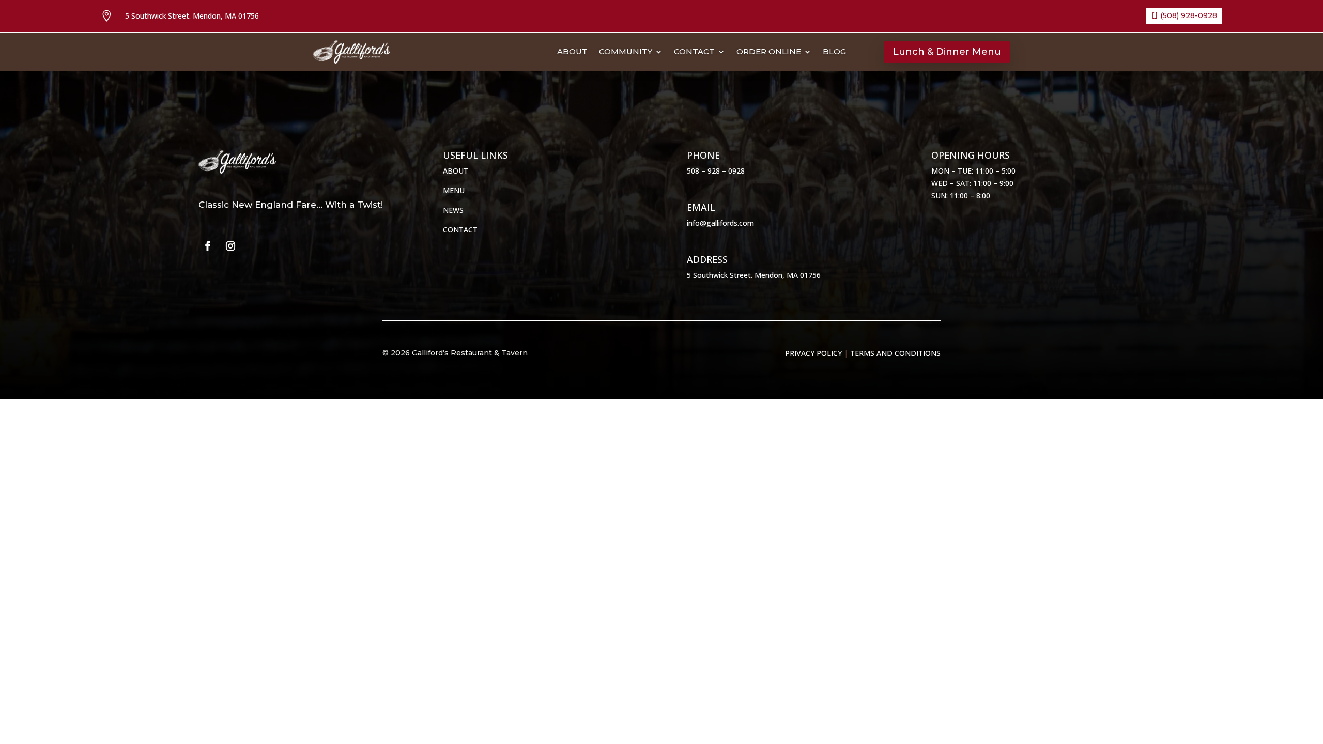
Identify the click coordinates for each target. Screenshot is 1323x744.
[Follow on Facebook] (207, 246)
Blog (834, 52)
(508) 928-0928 (1188, 15)
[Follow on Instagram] (230, 246)
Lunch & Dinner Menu (947, 51)
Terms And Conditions (895, 353)
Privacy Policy (813, 353)
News (453, 210)
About (572, 52)
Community (625, 52)
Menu (454, 190)
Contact (694, 52)
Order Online (768, 52)
